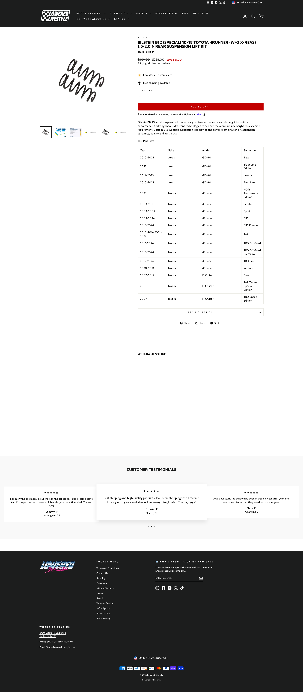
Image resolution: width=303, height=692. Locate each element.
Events (99, 593)
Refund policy (103, 608)
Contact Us (102, 573)
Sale (185, 13)
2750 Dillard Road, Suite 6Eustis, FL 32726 (52, 634)
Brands (120, 19)
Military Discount (105, 588)
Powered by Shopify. (151, 680)
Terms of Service (104, 603)
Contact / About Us (92, 19)
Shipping (142, 63)
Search (100, 598)
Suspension (119, 13)
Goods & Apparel (90, 13)
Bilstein (144, 37)
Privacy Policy (103, 618)
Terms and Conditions (107, 568)
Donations (101, 583)
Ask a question (200, 312)
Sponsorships (103, 613)
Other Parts (165, 13)
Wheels (142, 13)
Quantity (145, 90)
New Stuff (201, 13)
